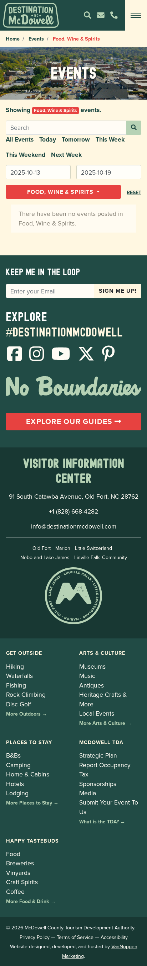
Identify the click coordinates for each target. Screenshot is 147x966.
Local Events (96, 713)
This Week (110, 139)
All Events (20, 139)
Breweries (20, 863)
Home (13, 38)
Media (87, 793)
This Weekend (25, 154)
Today (47, 139)
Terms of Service (75, 937)
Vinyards (18, 872)
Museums (92, 666)
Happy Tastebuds (32, 840)
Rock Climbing (26, 694)
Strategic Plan (98, 755)
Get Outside (24, 653)
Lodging (17, 793)
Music (87, 675)
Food (13, 853)
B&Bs (13, 755)
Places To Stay (29, 742)
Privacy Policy (35, 937)
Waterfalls (19, 675)
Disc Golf (18, 704)
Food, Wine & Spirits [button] (61, 192)
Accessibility (114, 937)
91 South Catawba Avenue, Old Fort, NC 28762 (73, 496)
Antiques (91, 685)
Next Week (66, 154)
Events (36, 38)
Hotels (15, 783)
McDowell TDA (101, 742)
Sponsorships (97, 783)
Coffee (15, 891)
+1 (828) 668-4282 (73, 511)
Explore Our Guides (70, 421)
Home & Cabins (27, 774)
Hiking (15, 666)
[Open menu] (136, 15)
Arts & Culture (102, 653)
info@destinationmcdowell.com (73, 526)
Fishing (16, 685)
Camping (18, 764)
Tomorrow (76, 139)
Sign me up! (118, 291)
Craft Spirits (22, 881)
